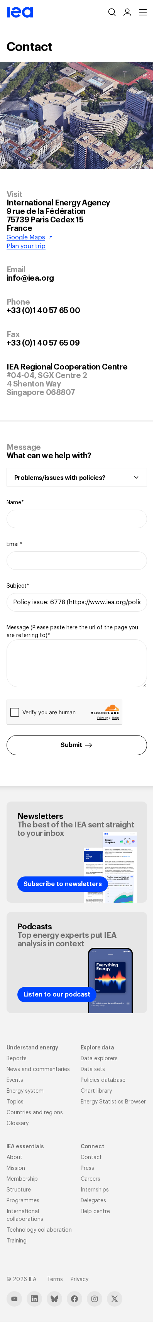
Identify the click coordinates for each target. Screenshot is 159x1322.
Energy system (25, 1091)
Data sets (93, 1069)
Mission (16, 1168)
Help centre (95, 1211)
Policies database (103, 1080)
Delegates (93, 1200)
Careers (90, 1179)
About (14, 1157)
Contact (91, 1157)
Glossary (18, 1123)
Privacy (79, 1279)
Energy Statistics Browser (113, 1102)
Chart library (96, 1091)
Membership (22, 1179)
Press (87, 1168)
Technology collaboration (39, 1230)
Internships (95, 1190)
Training (17, 1241)
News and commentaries (38, 1069)
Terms (55, 1279)
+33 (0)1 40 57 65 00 (43, 311)
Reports (17, 1058)
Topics (15, 1102)
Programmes (23, 1200)
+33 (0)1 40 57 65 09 (43, 343)
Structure (19, 1190)
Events (15, 1080)
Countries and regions (35, 1112)
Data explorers (99, 1058)
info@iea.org (30, 278)
